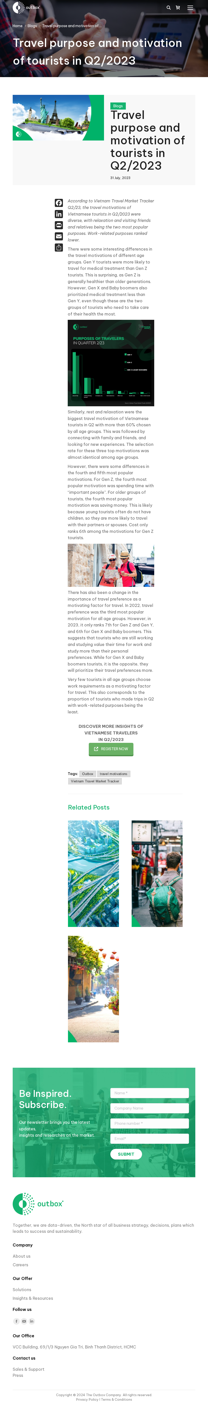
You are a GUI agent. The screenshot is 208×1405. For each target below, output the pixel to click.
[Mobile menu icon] (190, 8)
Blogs (118, 106)
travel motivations (113, 774)
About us (21, 1256)
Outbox (87, 774)
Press (18, 1375)
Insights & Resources (33, 1298)
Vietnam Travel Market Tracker (95, 781)
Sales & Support (28, 1369)
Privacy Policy (87, 1399)
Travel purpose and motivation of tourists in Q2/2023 (147, 140)
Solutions (22, 1289)
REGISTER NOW (114, 749)
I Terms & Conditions (115, 1399)
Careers (21, 1264)
